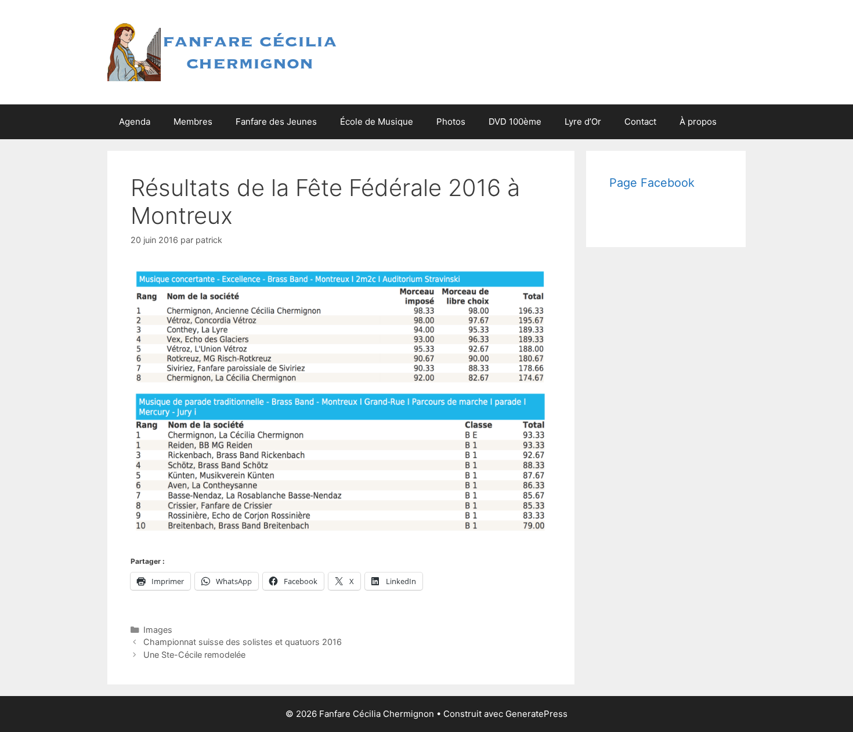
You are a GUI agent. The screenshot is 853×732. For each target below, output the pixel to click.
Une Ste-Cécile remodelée (194, 654)
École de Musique (376, 121)
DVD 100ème (515, 121)
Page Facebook (652, 183)
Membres (193, 121)
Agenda (134, 121)
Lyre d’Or (583, 121)
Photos (450, 121)
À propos (698, 121)
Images (157, 630)
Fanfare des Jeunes (276, 121)
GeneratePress (536, 713)
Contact (640, 121)
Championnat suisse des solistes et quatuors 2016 (242, 642)
